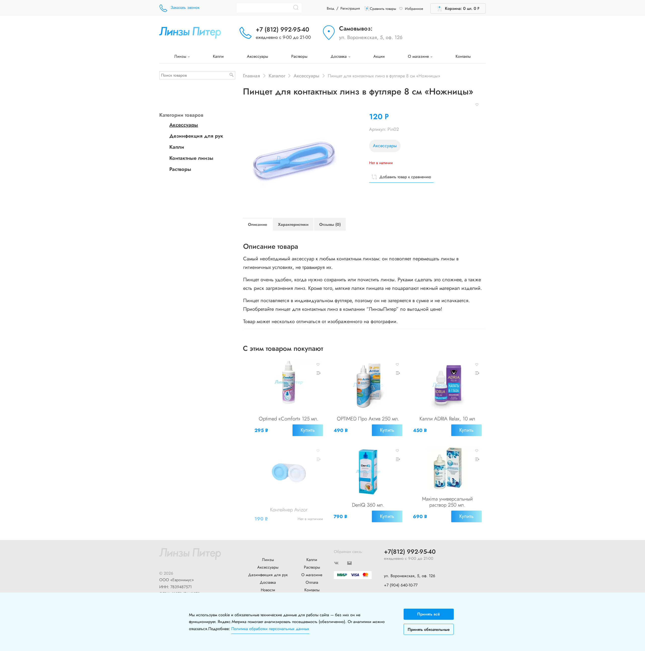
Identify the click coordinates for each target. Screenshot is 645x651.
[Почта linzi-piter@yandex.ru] (353, 562)
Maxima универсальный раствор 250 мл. (447, 502)
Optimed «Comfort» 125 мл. (288, 418)
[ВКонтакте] (340, 562)
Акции (379, 56)
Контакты (463, 56)
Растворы (299, 56)
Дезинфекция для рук (196, 136)
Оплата (312, 582)
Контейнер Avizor (288, 509)
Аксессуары (257, 56)
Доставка (339, 56)
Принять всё (428, 614)
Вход (330, 8)
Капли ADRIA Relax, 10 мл (447, 418)
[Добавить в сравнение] (318, 373)
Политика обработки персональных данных (270, 629)
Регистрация (350, 8)
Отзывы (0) (330, 224)
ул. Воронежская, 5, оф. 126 (371, 37)
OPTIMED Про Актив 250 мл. (368, 418)
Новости (268, 590)
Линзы (180, 56)
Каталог (277, 75)
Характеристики (293, 224)
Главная (251, 75)
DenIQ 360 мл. (368, 505)
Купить (308, 430)
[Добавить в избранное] (477, 104)
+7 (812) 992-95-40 (282, 29)
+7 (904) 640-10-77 (400, 585)
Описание (257, 224)
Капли (218, 56)
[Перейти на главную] (190, 32)
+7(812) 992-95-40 (410, 551)
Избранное (414, 8)
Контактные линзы (191, 158)
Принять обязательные (429, 629)
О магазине (419, 56)
